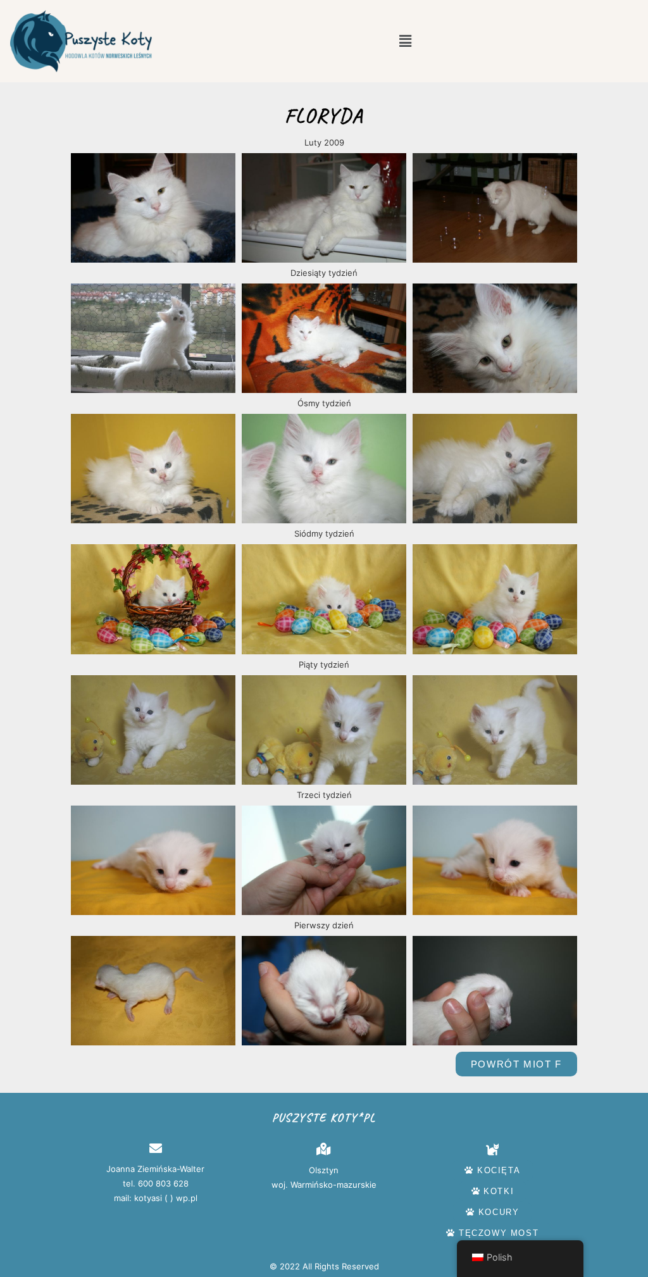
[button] (405, 41)
